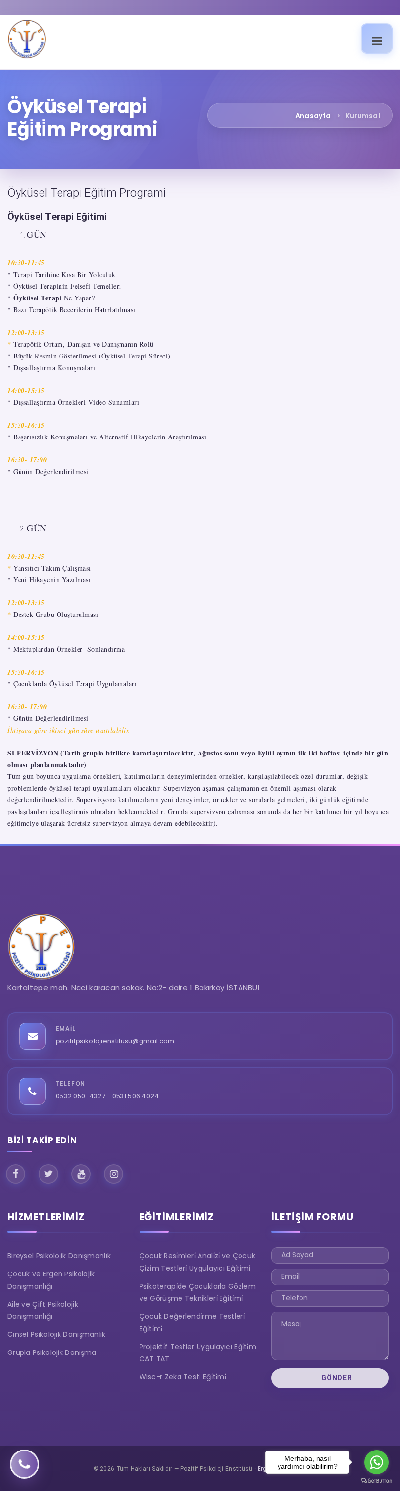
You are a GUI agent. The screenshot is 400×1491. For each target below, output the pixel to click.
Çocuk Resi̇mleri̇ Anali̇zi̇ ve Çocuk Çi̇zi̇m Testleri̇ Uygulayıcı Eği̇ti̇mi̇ (198, 1262)
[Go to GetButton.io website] (376, 1481)
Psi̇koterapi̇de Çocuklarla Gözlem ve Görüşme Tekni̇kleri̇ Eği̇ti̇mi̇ (198, 1292)
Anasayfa (313, 115)
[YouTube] (81, 1174)
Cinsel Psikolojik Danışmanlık (56, 1334)
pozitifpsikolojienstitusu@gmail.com (115, 1041)
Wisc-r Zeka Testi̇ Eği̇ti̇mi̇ (183, 1377)
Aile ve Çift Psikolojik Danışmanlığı (42, 1310)
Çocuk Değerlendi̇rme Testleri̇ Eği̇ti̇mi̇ (192, 1322)
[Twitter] (48, 1174)
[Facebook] (15, 1174)
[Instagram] (113, 1174)
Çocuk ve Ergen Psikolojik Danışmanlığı (51, 1280)
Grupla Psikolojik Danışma (52, 1352)
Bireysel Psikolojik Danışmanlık (59, 1256)
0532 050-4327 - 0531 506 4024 (107, 1096)
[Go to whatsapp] (376, 1462)
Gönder (336, 1378)
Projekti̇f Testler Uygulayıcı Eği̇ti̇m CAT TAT (198, 1353)
